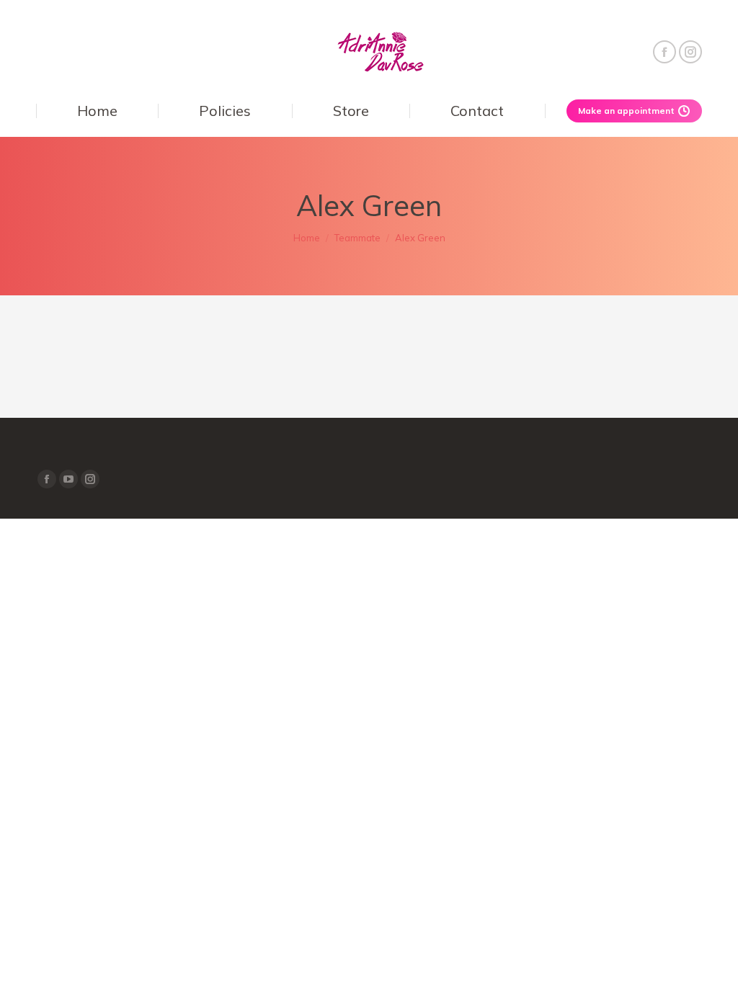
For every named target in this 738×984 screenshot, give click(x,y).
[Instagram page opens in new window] (690, 51)
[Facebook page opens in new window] (664, 51)
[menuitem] (97, 110)
